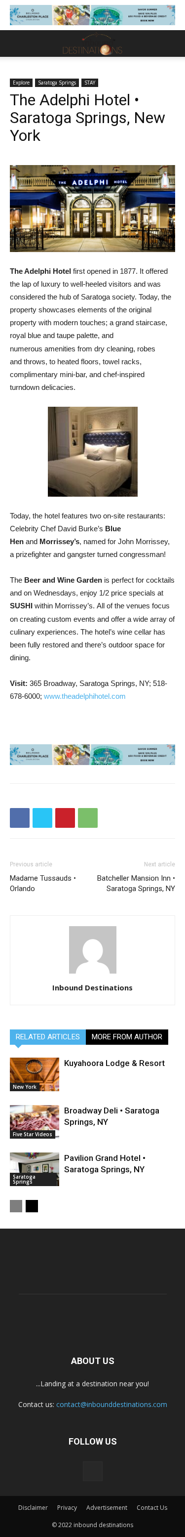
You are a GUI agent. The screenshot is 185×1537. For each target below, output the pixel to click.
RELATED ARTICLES (48, 1036)
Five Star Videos (32, 1134)
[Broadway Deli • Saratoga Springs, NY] (34, 1122)
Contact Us (152, 1507)
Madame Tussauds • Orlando (43, 883)
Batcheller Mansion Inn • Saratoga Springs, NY (136, 883)
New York (25, 1086)
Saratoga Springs (57, 82)
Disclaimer (33, 1507)
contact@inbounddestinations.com (111, 1404)
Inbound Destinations (92, 987)
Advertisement (106, 1507)
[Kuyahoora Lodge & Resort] (34, 1075)
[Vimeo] (93, 1471)
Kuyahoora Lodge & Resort (114, 1063)
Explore (21, 82)
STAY (89, 82)
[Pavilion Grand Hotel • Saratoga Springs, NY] (34, 1170)
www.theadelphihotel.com (85, 696)
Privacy (67, 1507)
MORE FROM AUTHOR (127, 1036)
